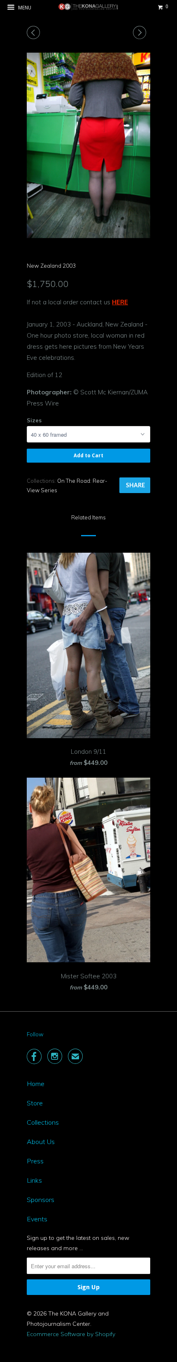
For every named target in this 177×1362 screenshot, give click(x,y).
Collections (43, 1122)
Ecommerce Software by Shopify (71, 1334)
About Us (41, 1141)
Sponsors (40, 1199)
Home (35, 1083)
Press (35, 1161)
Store (35, 1103)
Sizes (34, 420)
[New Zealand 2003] (88, 145)
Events (37, 1219)
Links (34, 1180)
